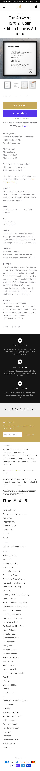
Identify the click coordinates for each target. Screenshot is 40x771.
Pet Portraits (8, 590)
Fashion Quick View (10, 669)
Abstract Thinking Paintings (14, 583)
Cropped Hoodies (10, 685)
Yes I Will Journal (10, 653)
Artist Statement (9, 720)
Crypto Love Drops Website (14, 579)
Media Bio (7, 736)
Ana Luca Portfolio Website (14, 716)
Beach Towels (8, 692)
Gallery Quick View (10, 555)
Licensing (6, 708)
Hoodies (6, 689)
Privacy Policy (8, 529)
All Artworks (8, 559)
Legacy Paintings (9, 598)
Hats (4, 696)
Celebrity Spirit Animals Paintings (16, 594)
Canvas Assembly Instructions (15, 514)
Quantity (6, 96)
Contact (6, 533)
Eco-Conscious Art (10, 563)
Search (5, 537)
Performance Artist (10, 740)
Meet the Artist (9, 747)
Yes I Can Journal (10, 649)
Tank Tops (7, 677)
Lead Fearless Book (11, 638)
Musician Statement (11, 728)
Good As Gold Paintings (12, 587)
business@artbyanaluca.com (14, 546)
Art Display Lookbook (11, 571)
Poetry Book (8, 645)
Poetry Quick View (10, 622)
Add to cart (20, 105)
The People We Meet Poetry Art (15, 626)
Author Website (9, 630)
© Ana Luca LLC (19, 758)
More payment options (20, 119)
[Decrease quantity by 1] (15, 96)
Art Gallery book (9, 634)
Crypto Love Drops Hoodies (14, 673)
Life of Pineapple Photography (15, 606)
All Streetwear (8, 665)
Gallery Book (8, 567)
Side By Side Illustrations (13, 618)
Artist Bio (6, 732)
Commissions (8, 704)
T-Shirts (6, 681)
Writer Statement (10, 724)
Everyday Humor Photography (15, 602)
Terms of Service (9, 525)
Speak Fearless (9, 641)
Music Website (8, 661)
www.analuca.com (14, 470)
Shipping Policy (9, 522)
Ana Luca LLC (20, 14)
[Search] (31, 7)
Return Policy (8, 518)
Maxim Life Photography (12, 610)
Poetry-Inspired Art (10, 657)
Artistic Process (9, 743)
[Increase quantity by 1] (26, 96)
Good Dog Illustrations (12, 614)
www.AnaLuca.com (10, 510)
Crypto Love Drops (10, 575)
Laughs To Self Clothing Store (15, 700)
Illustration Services (11, 712)
